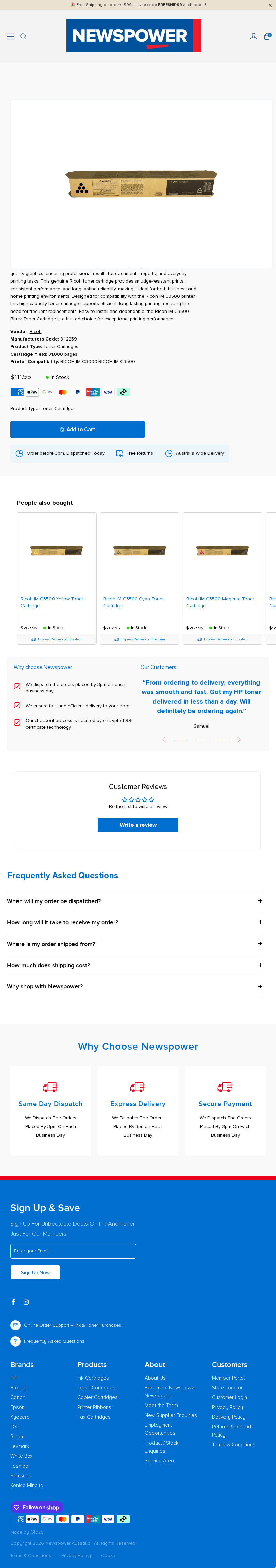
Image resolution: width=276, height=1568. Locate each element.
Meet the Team (161, 1405)
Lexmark (19, 1446)
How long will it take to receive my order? (62, 922)
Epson (17, 1407)
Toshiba (19, 1466)
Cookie (108, 1555)
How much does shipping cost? (48, 965)
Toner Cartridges (96, 1388)
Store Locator (227, 1388)
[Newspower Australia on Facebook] (14, 1302)
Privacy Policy (227, 1407)
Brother (18, 1388)
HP (13, 1378)
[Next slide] (239, 739)
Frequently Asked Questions (54, 1341)
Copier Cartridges (97, 1397)
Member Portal (228, 1378)
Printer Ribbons (94, 1407)
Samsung (20, 1476)
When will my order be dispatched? (54, 901)
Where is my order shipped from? (51, 944)
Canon (17, 1397)
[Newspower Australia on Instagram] (26, 1302)
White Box (21, 1456)
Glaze (37, 1532)
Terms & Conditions (233, 1445)
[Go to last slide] (163, 739)
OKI (14, 1427)
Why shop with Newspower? (45, 986)
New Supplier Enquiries (171, 1415)
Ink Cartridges (93, 1378)
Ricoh (16, 1436)
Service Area (159, 1461)
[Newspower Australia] (133, 36)
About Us (155, 1378)
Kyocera (20, 1417)
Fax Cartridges (94, 1417)
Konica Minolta (26, 1485)
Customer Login (229, 1397)
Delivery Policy (228, 1417)
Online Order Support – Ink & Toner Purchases (72, 1325)
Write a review (138, 825)
